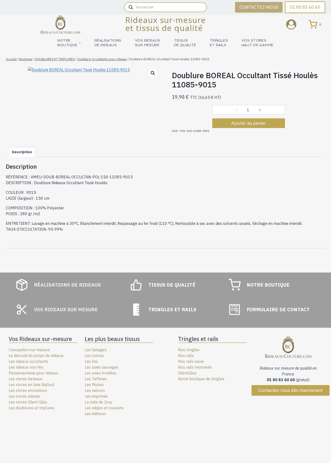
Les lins (91, 361)
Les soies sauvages (101, 367)
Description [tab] (22, 152)
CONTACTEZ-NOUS (258, 7)
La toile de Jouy (98, 402)
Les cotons (94, 355)
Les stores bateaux (25, 378)
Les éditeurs (95, 413)
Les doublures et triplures (31, 407)
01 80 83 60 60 (305, 7)
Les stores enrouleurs (28, 390)
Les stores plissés (24, 396)
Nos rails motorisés (195, 367)
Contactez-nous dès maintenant (290, 390)
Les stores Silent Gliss (28, 402)
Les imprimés (96, 396)
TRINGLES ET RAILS (219, 42)
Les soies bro (96, 373)
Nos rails (186, 355)
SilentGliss (187, 373)
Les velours (95, 390)
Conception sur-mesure (29, 349)
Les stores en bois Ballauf (32, 384)
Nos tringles (188, 349)
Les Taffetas (96, 378)
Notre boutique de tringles (201, 378)
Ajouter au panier (248, 123)
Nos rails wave (191, 361)
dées (112, 373)
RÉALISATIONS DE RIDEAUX (108, 42)
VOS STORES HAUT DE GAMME (257, 42)
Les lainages (96, 349)
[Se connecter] (295, 24)
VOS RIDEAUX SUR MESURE (147, 42)
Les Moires (94, 384)
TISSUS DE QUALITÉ (185, 42)
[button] (153, 73)
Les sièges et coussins (104, 407)
